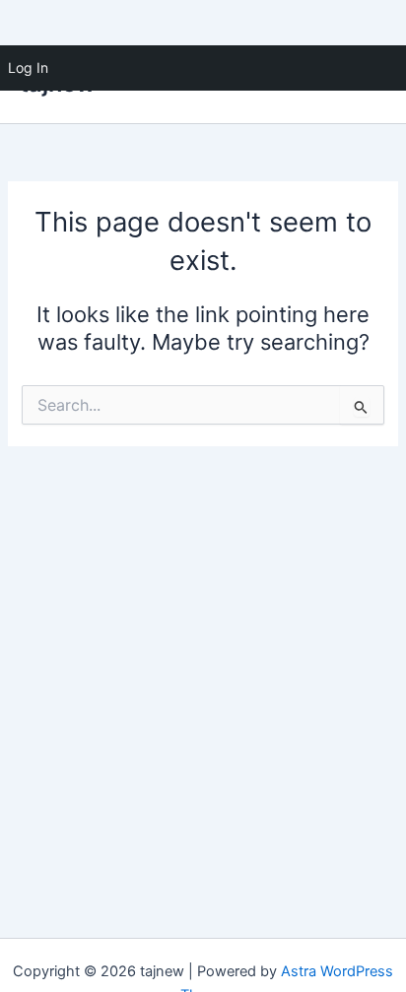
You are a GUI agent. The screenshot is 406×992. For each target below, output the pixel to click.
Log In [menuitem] (28, 67)
